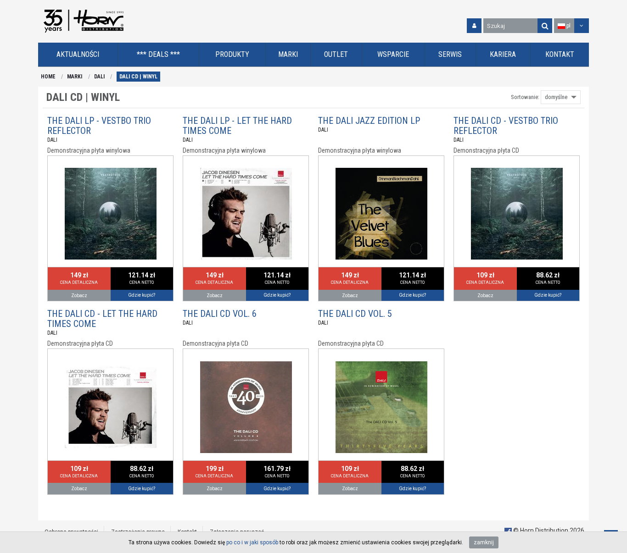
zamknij (484, 542)
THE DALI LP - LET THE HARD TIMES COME (237, 125)
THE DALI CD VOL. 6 (220, 313)
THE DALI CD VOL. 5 (355, 313)
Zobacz (79, 295)
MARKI (74, 76)
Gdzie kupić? (141, 295)
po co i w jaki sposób (252, 542)
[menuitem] (78, 55)
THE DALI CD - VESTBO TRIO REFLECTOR (505, 125)
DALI (99, 76)
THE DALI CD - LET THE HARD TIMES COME (102, 318)
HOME (48, 76)
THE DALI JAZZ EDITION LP (369, 120)
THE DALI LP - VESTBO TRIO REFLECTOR (99, 125)
